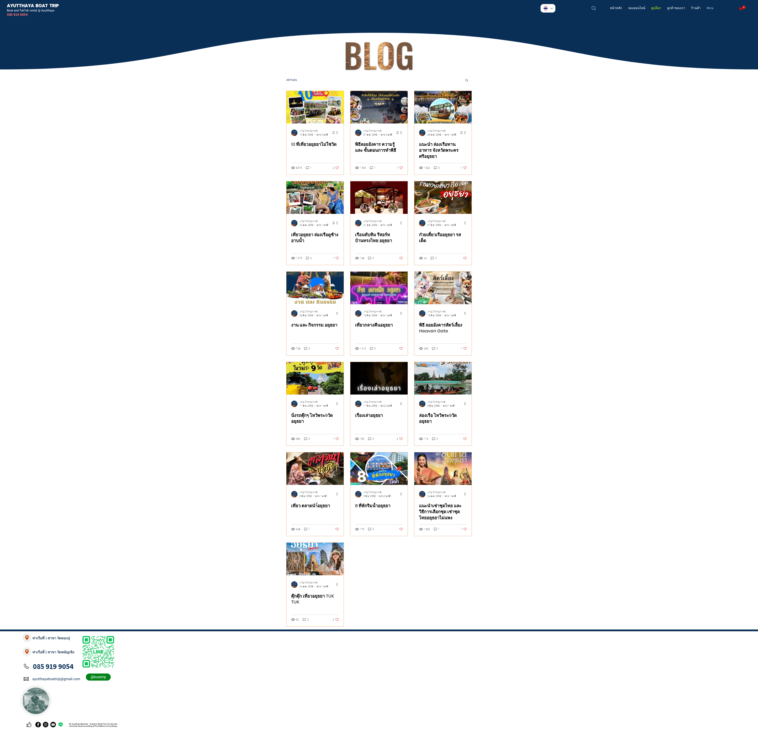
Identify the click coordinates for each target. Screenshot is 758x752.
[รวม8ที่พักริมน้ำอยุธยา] (379, 468)
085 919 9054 (53, 666)
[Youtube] (53, 724)
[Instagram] (45, 724)
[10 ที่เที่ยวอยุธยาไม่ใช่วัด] (315, 107)
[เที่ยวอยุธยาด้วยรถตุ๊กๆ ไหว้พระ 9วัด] (315, 378)
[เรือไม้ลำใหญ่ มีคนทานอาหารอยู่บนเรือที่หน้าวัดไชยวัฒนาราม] (443, 107)
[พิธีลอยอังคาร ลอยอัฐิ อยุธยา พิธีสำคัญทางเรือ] (379, 107)
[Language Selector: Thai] (547, 8)
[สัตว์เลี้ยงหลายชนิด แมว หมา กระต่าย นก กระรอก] (443, 288)
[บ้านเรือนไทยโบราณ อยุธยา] (379, 197)
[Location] (27, 637)
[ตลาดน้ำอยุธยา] (315, 468)
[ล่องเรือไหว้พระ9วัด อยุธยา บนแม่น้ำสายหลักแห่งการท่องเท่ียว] (443, 378)
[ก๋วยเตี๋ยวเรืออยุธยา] (443, 197)
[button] (742, 8)
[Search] (593, 8)
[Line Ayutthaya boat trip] (60, 724)
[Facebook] (38, 724)
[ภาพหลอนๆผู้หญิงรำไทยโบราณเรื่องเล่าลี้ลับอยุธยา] (379, 378)
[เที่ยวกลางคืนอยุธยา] (379, 288)
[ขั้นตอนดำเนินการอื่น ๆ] (338, 132)
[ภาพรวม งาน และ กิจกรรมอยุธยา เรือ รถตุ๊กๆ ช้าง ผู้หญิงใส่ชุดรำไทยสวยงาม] (315, 288)
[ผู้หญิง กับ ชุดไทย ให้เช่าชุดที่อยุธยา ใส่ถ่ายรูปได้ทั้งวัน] (443, 468)
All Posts (291, 79)
